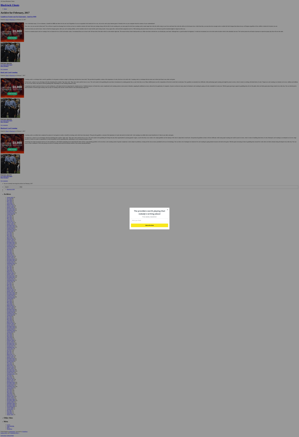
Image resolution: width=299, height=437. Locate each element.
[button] (149, 212)
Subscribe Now (149, 225)
